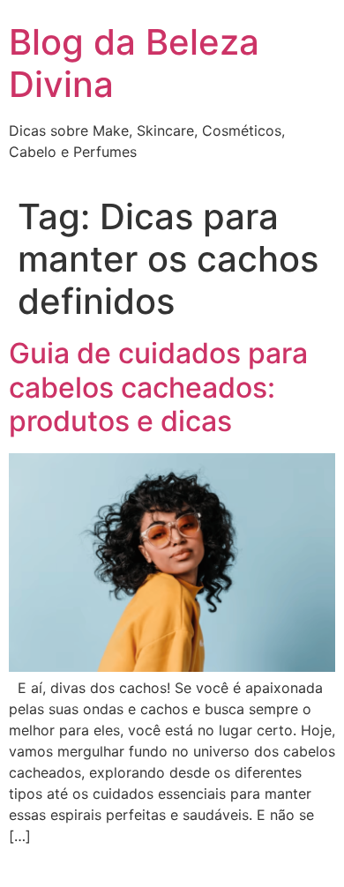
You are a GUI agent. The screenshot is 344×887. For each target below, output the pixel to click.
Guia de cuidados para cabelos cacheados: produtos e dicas (158, 387)
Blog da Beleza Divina (134, 63)
